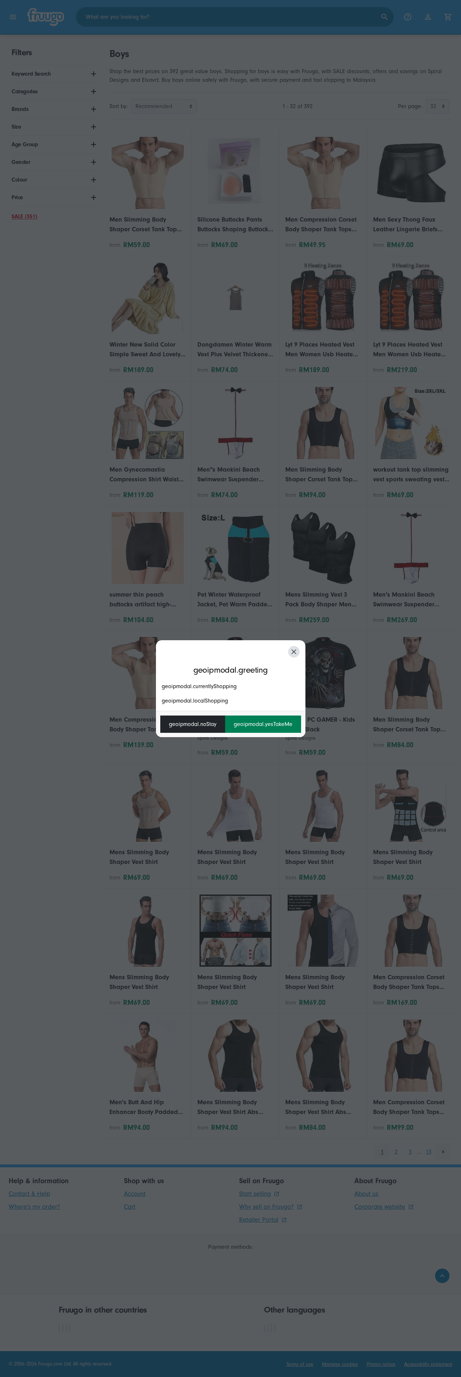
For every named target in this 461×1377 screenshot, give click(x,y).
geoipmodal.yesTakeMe (263, 724)
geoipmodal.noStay (192, 724)
